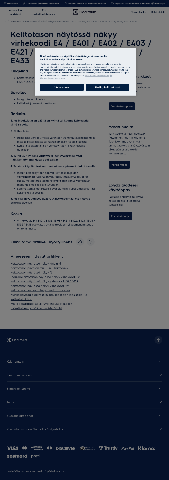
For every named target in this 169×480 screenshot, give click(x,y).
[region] (85, 72)
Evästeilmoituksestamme (97, 75)
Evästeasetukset (61, 87)
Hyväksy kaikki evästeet (107, 87)
